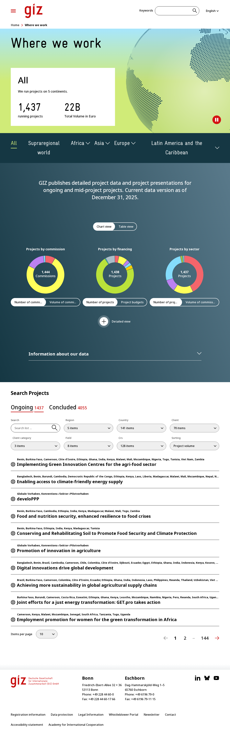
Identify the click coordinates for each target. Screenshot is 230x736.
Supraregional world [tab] (44, 148)
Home (15, 25)
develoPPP (28, 499)
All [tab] (14, 143)
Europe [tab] (122, 143)
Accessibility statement (27, 725)
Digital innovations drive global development (65, 568)
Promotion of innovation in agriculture (59, 550)
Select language (212, 10)
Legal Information (91, 715)
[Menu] (13, 11)
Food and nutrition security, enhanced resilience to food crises (84, 516)
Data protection (62, 715)
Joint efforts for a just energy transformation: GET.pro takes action (88, 602)
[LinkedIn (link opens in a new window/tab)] (198, 680)
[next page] (217, 638)
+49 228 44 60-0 (103, 694)
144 (205, 638)
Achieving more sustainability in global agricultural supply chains (87, 585)
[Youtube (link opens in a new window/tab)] (216, 680)
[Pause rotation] (216, 119)
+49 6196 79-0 (144, 694)
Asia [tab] (99, 143)
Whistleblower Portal (123, 715)
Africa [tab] (77, 143)
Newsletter (152, 715)
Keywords (146, 10)
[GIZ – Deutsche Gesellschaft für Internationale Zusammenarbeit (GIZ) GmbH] (33, 11)
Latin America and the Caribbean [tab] (176, 148)
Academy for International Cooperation (76, 725)
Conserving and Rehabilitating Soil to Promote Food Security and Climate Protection (107, 533)
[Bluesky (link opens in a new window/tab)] (207, 680)
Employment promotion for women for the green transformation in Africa (97, 619)
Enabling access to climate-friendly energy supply (70, 481)
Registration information (28, 715)
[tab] (27, 408)
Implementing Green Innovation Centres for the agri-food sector (86, 464)
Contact (170, 715)
